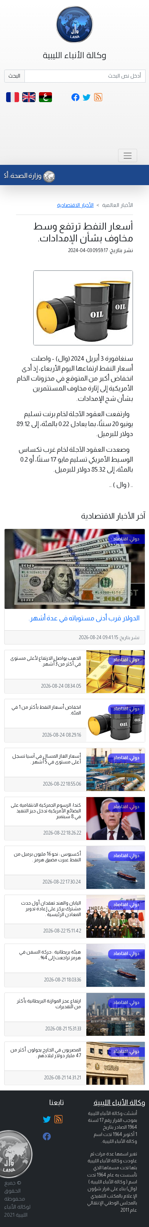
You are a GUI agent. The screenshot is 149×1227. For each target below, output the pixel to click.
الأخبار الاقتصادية (75, 205)
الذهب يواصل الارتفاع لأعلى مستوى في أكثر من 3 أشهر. (45, 661)
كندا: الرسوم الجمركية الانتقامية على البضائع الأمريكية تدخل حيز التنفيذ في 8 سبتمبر (46, 810)
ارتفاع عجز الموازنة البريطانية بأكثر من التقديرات (49, 1003)
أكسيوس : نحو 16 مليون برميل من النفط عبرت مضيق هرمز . (47, 856)
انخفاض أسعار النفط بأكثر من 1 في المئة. (46, 710)
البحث (14, 76)
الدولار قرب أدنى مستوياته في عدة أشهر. (84, 618)
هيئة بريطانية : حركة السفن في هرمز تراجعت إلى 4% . (50, 954)
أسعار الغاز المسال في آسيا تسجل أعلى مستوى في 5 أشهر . (46, 759)
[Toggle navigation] (127, 155)
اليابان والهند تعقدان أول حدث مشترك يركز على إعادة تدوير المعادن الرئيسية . (51, 908)
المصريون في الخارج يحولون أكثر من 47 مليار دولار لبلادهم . (45, 1052)
